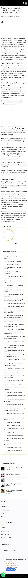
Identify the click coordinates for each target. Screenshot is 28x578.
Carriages (3, 506)
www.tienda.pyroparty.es (7, 134)
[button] (3, 574)
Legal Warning (5, 531)
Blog (2, 513)
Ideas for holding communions (14, 474)
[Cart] (26, 2)
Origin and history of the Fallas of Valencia (14, 484)
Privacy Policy (5, 534)
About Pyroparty (5, 510)
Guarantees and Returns (7, 538)
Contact (3, 527)
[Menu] (2, 3)
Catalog (3, 517)
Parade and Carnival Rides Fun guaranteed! (14, 491)
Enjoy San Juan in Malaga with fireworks (14, 468)
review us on (10, 569)
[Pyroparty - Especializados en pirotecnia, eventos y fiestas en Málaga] (14, 3)
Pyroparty (19, 16)
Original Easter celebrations (13, 479)
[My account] (23, 2)
